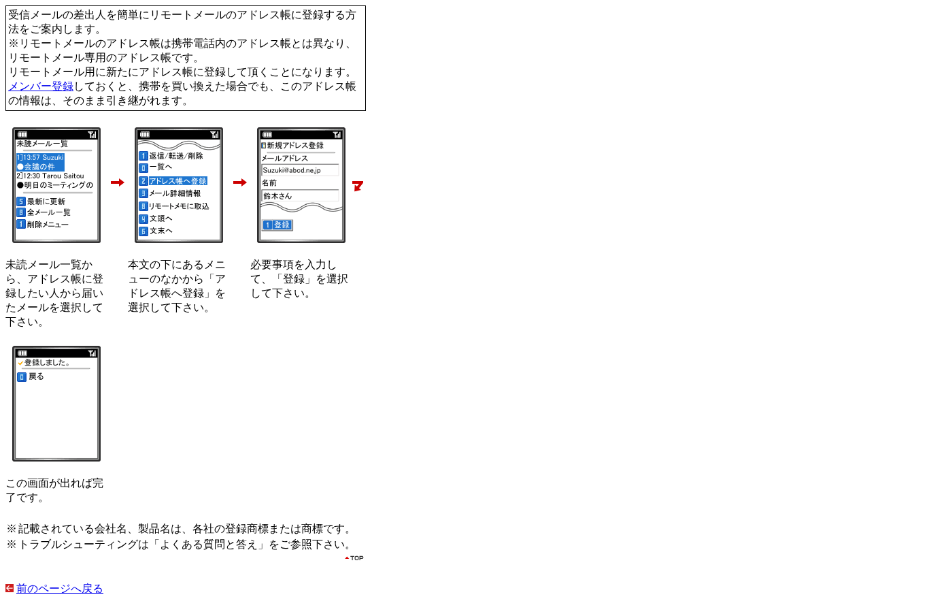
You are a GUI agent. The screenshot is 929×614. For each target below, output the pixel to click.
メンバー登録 (40, 86)
